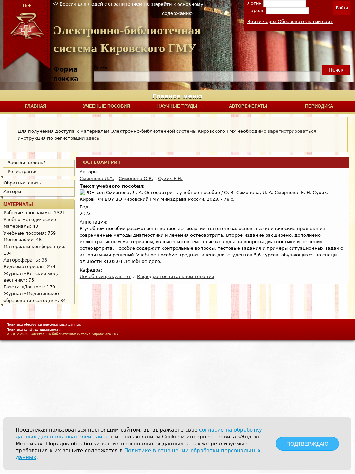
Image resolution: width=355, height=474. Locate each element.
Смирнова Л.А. (97, 178)
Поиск (101, 67)
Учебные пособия (106, 106)
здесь (92, 138)
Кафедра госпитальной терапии (175, 276)
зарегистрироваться (292, 131)
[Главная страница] (26, 69)
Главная (35, 106)
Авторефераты (248, 106)
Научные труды (177, 106)
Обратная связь (22, 183)
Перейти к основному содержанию (177, 9)
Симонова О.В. (136, 178)
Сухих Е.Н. (170, 178)
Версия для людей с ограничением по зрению (113, 4)
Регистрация (23, 171)
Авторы (12, 191)
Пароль (256, 10)
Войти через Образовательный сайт (290, 21)
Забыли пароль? (27, 162)
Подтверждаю (307, 444)
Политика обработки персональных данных (44, 324)
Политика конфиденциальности (34, 329)
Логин (255, 3)
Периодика (319, 106)
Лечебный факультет (105, 276)
